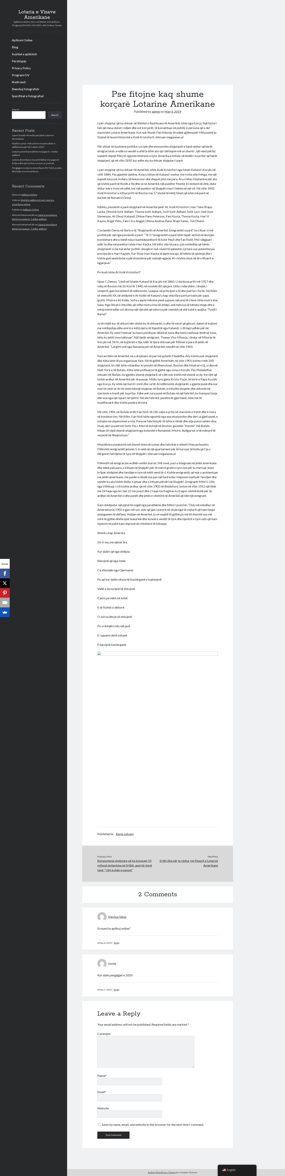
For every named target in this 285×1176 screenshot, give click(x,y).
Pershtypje (19, 61)
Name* (102, 1075)
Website (103, 1108)
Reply (116, 942)
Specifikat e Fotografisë (28, 96)
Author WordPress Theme (162, 1172)
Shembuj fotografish (25, 89)
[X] (5, 583)
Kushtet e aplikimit (24, 54)
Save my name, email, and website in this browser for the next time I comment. (153, 1124)
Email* (101, 1092)
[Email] (5, 602)
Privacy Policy (21, 68)
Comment (104, 1034)
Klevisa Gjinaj (117, 917)
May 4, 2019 (172, 111)
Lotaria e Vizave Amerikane (37, 15)
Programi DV (20, 75)
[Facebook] (5, 573)
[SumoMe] (5, 612)
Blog (15, 47)
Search (15, 109)
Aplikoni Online (22, 40)
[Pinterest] (5, 593)
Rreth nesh (19, 82)
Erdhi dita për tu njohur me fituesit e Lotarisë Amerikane (189, 863)
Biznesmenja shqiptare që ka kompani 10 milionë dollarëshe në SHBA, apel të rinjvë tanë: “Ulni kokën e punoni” (124, 865)
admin (156, 111)
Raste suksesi (125, 834)
